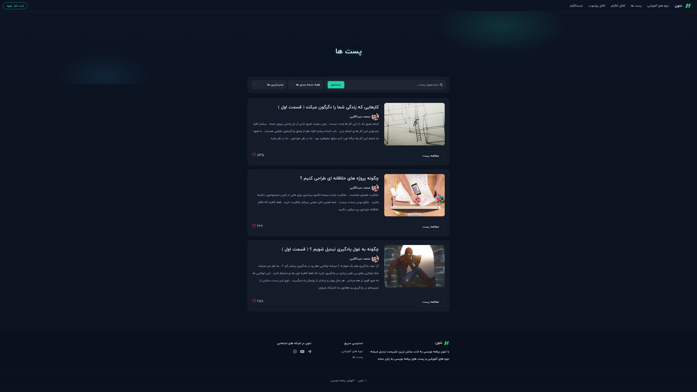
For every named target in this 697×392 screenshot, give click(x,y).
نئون (678, 5)
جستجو (336, 85)
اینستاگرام (576, 6)
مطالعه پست (431, 156)
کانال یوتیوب (597, 6)
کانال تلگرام (618, 6)
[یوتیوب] (302, 352)
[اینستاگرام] (295, 352)
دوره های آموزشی (658, 6)
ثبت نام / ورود (15, 6)
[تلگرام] (309, 352)
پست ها (636, 6)
